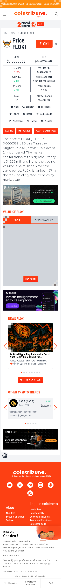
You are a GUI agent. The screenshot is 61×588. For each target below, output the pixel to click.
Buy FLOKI (30, 279)
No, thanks (10, 583)
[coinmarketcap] (31, 126)
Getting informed (28, 364)
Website (48, 121)
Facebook (45, 107)
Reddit (29, 114)
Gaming (9, 131)
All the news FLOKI (30, 380)
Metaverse (24, 131)
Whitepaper (18, 121)
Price (17, 219)
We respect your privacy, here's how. (20, 571)
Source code (46, 114)
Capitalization (44, 219)
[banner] (30, 195)
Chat (16, 107)
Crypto (15, 33)
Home (6, 33)
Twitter (34, 121)
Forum (16, 114)
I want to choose (30, 583)
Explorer (30, 107)
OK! (51, 583)
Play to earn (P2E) (46, 131)
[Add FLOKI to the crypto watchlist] (56, 44)
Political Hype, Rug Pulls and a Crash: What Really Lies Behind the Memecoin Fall (30, 355)
